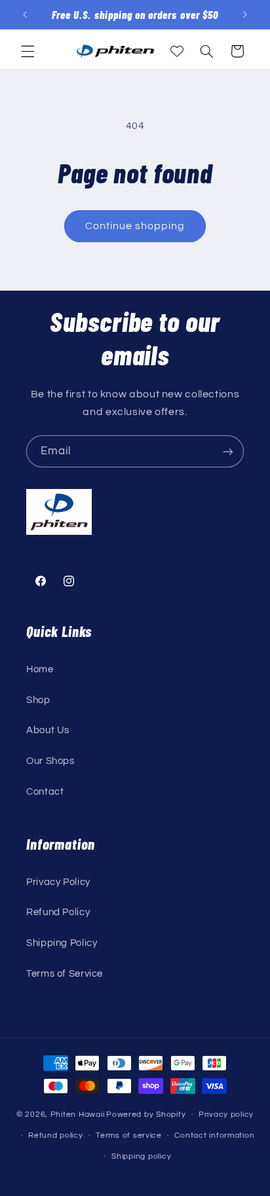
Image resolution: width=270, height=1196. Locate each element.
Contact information (214, 1135)
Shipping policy (141, 1156)
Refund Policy (58, 912)
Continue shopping (135, 226)
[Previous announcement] (24, 14)
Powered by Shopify (145, 1114)
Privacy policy (226, 1114)
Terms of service (129, 1135)
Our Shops (50, 761)
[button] (27, 51)
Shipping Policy (61, 943)
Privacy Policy (58, 882)
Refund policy (55, 1135)
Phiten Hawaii (77, 1114)
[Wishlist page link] (176, 51)
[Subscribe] (228, 451)
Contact (45, 792)
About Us (47, 730)
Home (40, 669)
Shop (38, 700)
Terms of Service (64, 974)
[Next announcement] (245, 14)
